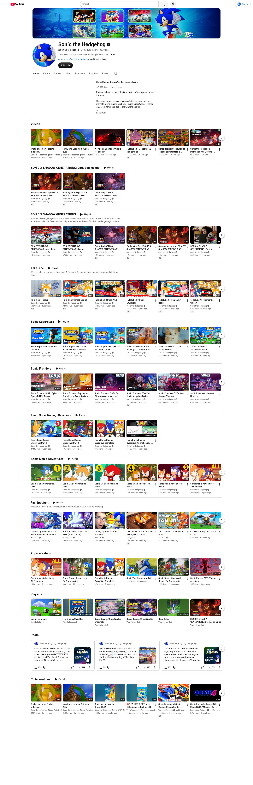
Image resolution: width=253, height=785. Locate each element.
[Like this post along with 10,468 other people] (165, 667)
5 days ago (127, 644)
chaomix (161, 538)
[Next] (222, 138)
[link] (62, 656)
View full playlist (37, 622)
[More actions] (60, 149)
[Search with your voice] (173, 4)
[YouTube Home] (17, 4)
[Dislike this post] (44, 667)
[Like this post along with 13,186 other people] (35, 667)
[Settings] (231, 4)
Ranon (193, 535)
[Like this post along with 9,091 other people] (100, 667)
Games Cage (36, 538)
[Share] (73, 667)
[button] (101, 112)
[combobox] (120, 4)
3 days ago (62, 644)
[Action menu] (90, 667)
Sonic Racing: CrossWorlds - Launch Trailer (117, 82)
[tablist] (126, 73)
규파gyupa (130, 538)
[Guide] (5, 4)
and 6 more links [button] (98, 59)
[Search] (163, 4)
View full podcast (70, 622)
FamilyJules (67, 538)
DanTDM (98, 538)
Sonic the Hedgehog (39, 199)
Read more (101, 113)
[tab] (36, 73)
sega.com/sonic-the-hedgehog (74, 59)
